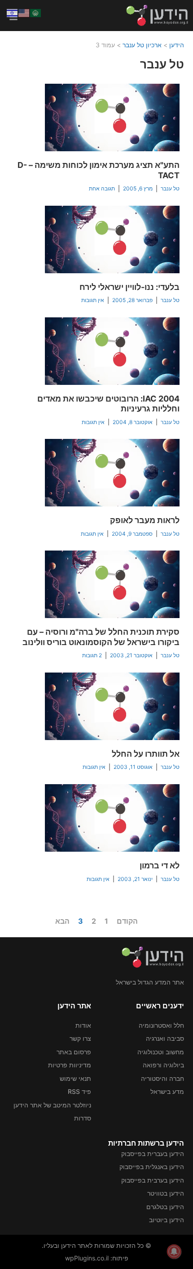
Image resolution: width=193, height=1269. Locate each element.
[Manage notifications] (174, 1251)
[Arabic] (36, 12)
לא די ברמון (160, 865)
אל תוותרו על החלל (146, 754)
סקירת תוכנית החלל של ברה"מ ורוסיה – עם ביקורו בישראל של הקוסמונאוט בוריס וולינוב (101, 637)
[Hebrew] (12, 12)
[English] (24, 12)
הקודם (127, 921)
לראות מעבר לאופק (145, 520)
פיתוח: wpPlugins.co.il (96, 1258)
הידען (176, 45)
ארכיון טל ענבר (142, 45)
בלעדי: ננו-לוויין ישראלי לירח (129, 287)
